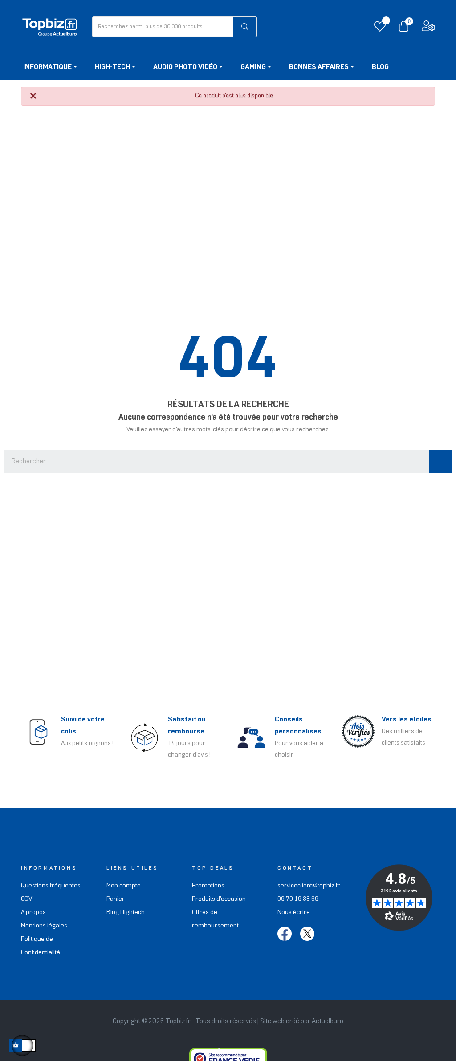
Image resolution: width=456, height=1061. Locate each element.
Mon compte (123, 886)
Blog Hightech (125, 912)
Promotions (208, 886)
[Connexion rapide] (428, 28)
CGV (26, 899)
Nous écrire (293, 912)
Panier (115, 899)
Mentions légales (44, 926)
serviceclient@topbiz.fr (308, 886)
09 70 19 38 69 (297, 899)
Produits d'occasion (219, 899)
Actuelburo (327, 1021)
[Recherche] (440, 461)
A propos (33, 912)
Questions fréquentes (51, 886)
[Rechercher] (244, 27)
